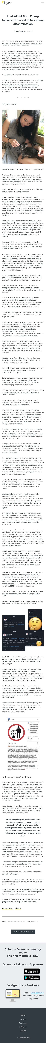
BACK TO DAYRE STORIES (23, 931)
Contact (23, 1031)
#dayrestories (7, 908)
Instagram (23, 1027)
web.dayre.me (37, 993)
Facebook (23, 1023)
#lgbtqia (18, 908)
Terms (23, 1015)
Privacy (23, 1019)
